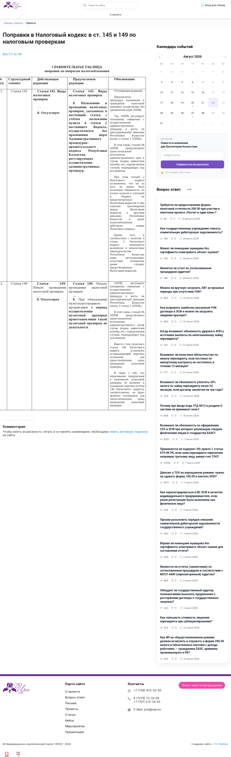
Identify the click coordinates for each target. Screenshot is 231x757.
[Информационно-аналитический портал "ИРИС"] (12, 5)
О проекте (115, 14)
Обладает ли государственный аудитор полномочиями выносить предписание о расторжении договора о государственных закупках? (189, 595)
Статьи (70, 714)
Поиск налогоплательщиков (202, 685)
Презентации (74, 732)
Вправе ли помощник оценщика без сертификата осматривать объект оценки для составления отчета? (191, 547)
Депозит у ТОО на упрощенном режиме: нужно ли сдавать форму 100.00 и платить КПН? (192, 474)
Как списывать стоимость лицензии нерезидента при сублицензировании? (186, 619)
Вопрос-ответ (75, 697)
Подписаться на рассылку (192, 164)
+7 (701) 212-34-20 (147, 701)
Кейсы (69, 720)
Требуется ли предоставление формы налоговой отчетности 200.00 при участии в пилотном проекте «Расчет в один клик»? (190, 208)
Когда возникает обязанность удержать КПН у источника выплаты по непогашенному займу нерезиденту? (192, 335)
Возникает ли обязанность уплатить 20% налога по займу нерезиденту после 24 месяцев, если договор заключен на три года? (191, 385)
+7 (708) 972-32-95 (147, 690)
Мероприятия (75, 726)
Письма (70, 703)
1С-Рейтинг (221, 744)
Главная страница (14, 23)
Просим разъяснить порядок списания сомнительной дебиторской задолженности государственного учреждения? (190, 523)
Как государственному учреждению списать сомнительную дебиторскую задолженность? (191, 230)
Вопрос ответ (169, 189)
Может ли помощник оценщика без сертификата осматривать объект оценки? (189, 250)
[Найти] (85, 5)
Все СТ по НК (12, 54)
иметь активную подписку (129, 431)
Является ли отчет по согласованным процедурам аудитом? (185, 270)
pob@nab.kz (152, 709)
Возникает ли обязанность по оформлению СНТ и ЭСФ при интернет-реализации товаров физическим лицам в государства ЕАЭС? (191, 429)
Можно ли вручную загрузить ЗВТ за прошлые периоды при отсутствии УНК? (192, 289)
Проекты (31, 23)
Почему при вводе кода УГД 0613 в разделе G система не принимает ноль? (191, 407)
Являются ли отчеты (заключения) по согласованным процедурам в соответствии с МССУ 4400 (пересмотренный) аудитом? (191, 570)
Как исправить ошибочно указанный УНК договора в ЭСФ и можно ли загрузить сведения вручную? (188, 311)
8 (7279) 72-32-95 (146, 698)
